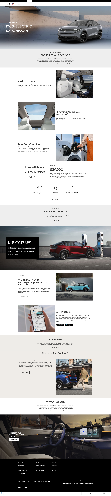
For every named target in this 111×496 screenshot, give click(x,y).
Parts (67, 4)
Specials (55, 4)
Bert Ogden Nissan (88, 481)
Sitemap (35, 481)
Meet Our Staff (55, 468)
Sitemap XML (41, 481)
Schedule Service (39, 468)
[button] (107, 4)
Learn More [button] (55, 220)
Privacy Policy (22, 481)
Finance (74, 4)
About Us (88, 4)
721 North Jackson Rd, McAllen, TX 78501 (41, 0)
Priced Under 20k (22, 473)
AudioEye (47, 481)
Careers (54, 470)
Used (49, 4)
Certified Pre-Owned (23, 470)
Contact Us (54, 465)
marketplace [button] (24, 296)
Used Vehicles (21, 468)
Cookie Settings (37, 484)
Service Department (40, 465)
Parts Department (40, 470)
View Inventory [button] (55, 199)
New (44, 4)
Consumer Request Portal (25, 484)
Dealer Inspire (89, 483)
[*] (69, 63)
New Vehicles (21, 465)
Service (62, 4)
